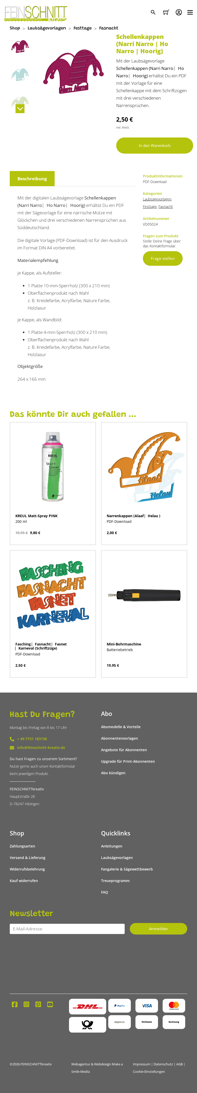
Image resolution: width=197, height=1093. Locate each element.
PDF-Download (119, 521)
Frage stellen (163, 258)
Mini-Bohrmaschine (124, 644)
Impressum (141, 1064)
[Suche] (154, 13)
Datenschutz (163, 1064)
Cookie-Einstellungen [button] (149, 1071)
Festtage (83, 28)
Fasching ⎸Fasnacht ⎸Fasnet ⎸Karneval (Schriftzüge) (41, 646)
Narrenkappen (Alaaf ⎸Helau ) (133, 516)
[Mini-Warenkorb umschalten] (166, 12)
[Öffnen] (190, 12)
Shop (15, 28)
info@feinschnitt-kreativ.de (41, 747)
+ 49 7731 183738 (32, 739)
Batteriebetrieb (120, 650)
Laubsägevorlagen (47, 28)
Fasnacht (108, 28)
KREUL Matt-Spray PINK (36, 516)
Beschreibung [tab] (32, 179)
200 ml (21, 521)
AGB (179, 1064)
